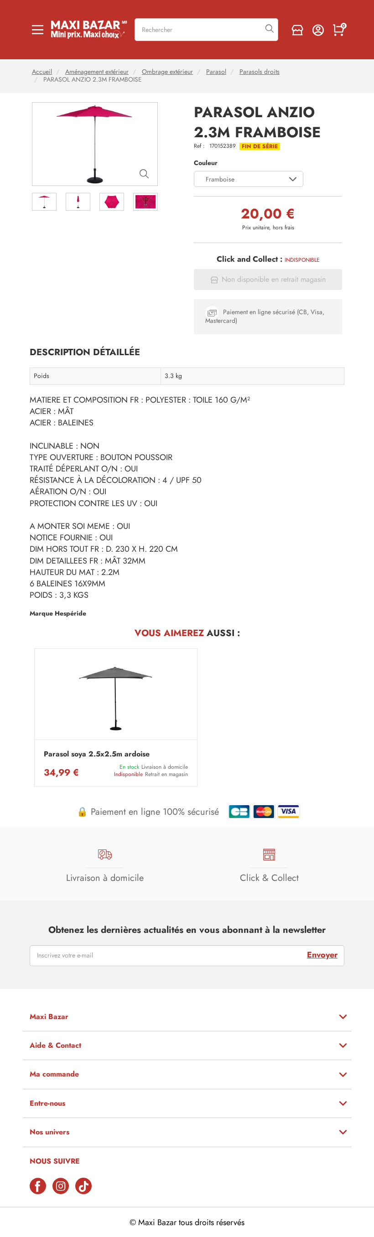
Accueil (42, 71)
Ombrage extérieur (167, 71)
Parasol (216, 71)
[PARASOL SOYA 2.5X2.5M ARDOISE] (115, 696)
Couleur (206, 163)
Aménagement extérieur (97, 71)
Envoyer (322, 955)
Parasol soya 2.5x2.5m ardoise (97, 754)
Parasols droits (259, 71)
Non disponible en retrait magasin (274, 279)
